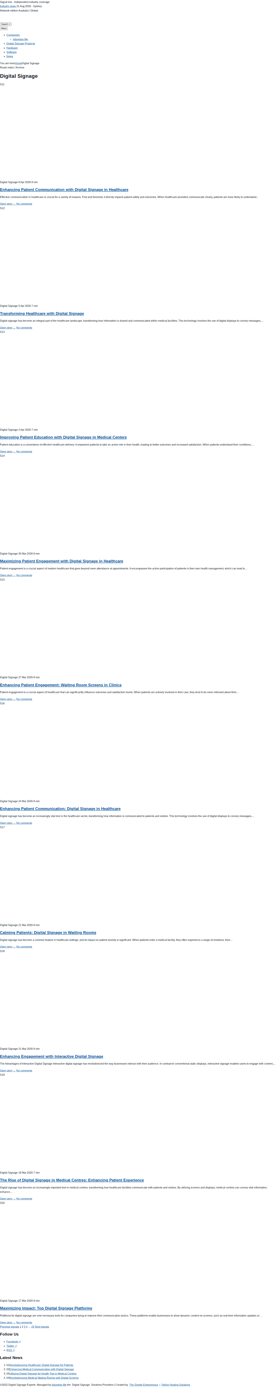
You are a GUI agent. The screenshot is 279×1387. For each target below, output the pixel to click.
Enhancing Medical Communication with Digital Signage (41, 1369)
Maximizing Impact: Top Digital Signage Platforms (46, 1308)
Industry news (8, 6)
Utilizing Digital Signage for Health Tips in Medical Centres (43, 1373)
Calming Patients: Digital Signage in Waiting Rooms (48, 932)
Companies (13, 35)
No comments (24, 203)
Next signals (42, 1326)
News (9, 56)
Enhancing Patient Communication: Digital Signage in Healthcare (60, 808)
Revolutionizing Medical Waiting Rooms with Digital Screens (44, 1377)
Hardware (12, 48)
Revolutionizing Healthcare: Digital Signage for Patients (41, 1365)
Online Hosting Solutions (175, 1384)
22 (32, 1326)
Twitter (11, 1346)
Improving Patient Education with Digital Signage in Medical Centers (63, 437)
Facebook (13, 1341)
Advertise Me (20, 39)
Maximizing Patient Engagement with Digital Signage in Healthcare (61, 561)
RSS (10, 1350)
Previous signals (9, 1326)
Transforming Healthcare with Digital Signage (42, 313)
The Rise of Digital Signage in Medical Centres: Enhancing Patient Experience (72, 1180)
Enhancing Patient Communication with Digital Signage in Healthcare (64, 189)
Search (5, 24)
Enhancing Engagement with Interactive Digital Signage (51, 1056)
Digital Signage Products (20, 43)
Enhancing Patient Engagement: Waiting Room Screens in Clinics (61, 685)
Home (18, 63)
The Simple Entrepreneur (143, 1384)
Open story (8, 203)
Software (11, 52)
